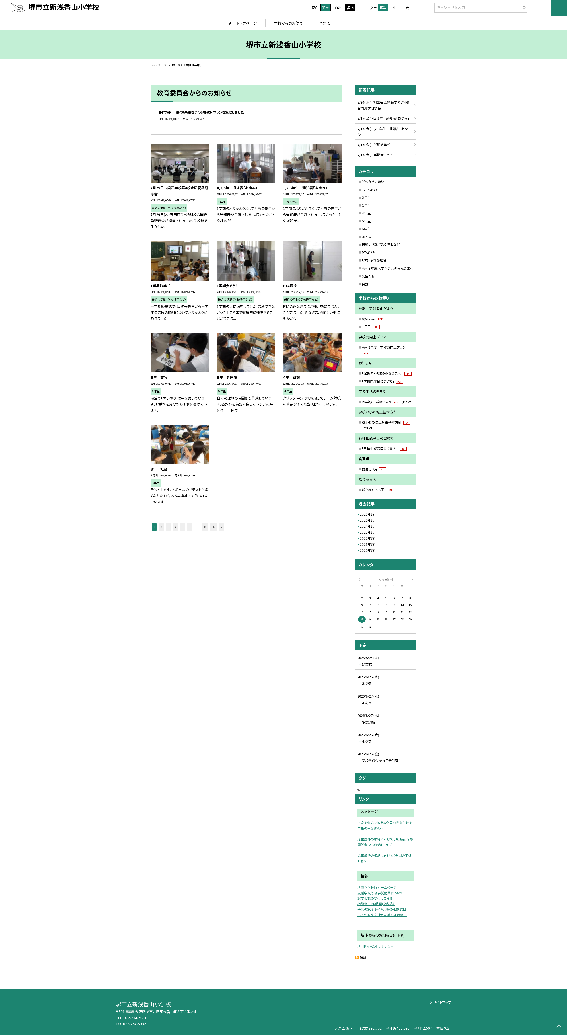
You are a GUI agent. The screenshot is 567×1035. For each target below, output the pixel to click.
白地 (338, 7)
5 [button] (182, 527)
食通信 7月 (373, 469)
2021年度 (367, 544)
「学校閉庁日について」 (382, 381)
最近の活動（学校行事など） (381, 244)
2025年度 (367, 520)
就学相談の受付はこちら (374, 898)
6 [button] (189, 527)
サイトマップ (442, 1002)
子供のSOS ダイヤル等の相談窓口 (381, 909)
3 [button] (168, 527)
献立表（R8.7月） (377, 489)
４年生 (366, 213)
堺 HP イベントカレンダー (375, 946)
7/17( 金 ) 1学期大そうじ (374, 154)
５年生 (366, 221)
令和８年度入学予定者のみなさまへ (387, 268)
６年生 (366, 228)
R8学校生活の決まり (387, 402)
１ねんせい (369, 189)
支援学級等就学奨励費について (380, 893)
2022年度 (367, 538)
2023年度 (367, 532)
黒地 (350, 7)
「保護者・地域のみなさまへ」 (386, 373)
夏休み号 (372, 318)
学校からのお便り (288, 23)
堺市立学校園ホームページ (377, 887)
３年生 (366, 205)
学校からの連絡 (373, 181)
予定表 (324, 23)
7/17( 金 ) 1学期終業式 (373, 144)
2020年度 (367, 550)
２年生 (366, 197)
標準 (383, 7)
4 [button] (175, 527)
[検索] (523, 7)
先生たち (368, 276)
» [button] (221, 527)
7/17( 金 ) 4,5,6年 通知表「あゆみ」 (383, 118)
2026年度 (367, 514)
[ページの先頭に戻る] (558, 1026)
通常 (325, 7)
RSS (363, 957)
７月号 (370, 326)
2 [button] (161, 527)
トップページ (247, 23)
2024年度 (367, 526)
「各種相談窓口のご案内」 (383, 448)
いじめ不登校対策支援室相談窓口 (382, 914)
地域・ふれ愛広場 (374, 260)
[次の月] (412, 579)
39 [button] (214, 527)
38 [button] (205, 527)
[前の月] (359, 579)
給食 (365, 284)
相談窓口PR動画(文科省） (376, 903)
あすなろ (368, 236)
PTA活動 (368, 252)
